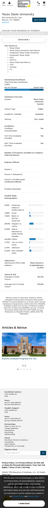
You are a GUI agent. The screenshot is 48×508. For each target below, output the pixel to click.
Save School (39, 20)
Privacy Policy (18, 496)
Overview (23, 39)
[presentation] (22, 365)
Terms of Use (33, 496)
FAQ (6, 396)
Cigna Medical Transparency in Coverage (14, 445)
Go (43, 453)
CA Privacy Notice (24, 463)
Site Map (26, 467)
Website (5, 22)
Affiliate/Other (9, 434)
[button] (17, 369)
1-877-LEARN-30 (10, 394)
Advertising (8, 432)
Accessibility (9, 442)
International (9, 430)
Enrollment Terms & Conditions (16, 440)
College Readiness (11, 428)
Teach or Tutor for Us (12, 426)
